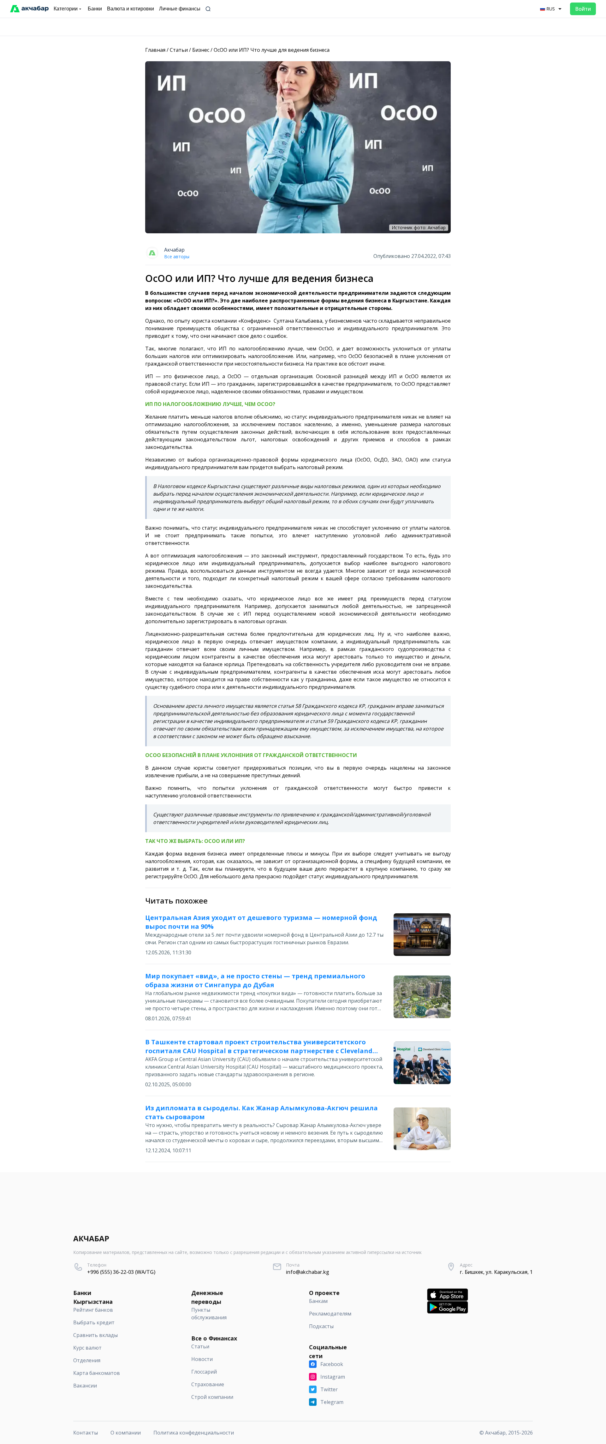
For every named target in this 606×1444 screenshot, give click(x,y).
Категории (66, 8)
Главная (155, 49)
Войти (583, 8)
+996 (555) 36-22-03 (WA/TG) (121, 1271)
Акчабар (174, 249)
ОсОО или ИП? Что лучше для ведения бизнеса (272, 49)
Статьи (179, 49)
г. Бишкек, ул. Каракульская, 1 (496, 1271)
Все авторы (176, 257)
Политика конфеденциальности (193, 1432)
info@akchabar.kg (307, 1271)
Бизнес (200, 49)
